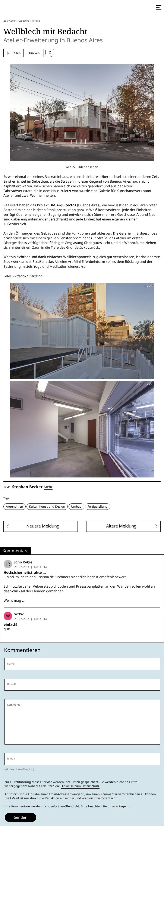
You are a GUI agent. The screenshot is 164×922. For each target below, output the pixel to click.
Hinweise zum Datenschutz (80, 786)
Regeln (124, 806)
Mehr (48, 487)
